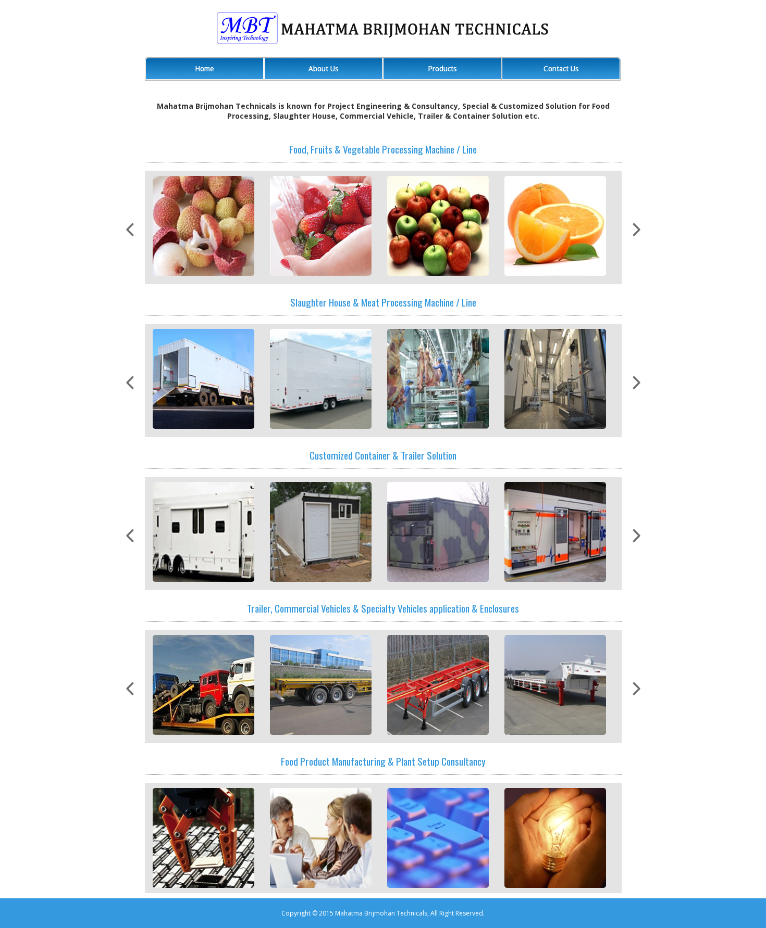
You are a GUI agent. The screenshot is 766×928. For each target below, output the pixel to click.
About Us (323, 69)
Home (204, 69)
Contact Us (560, 69)
